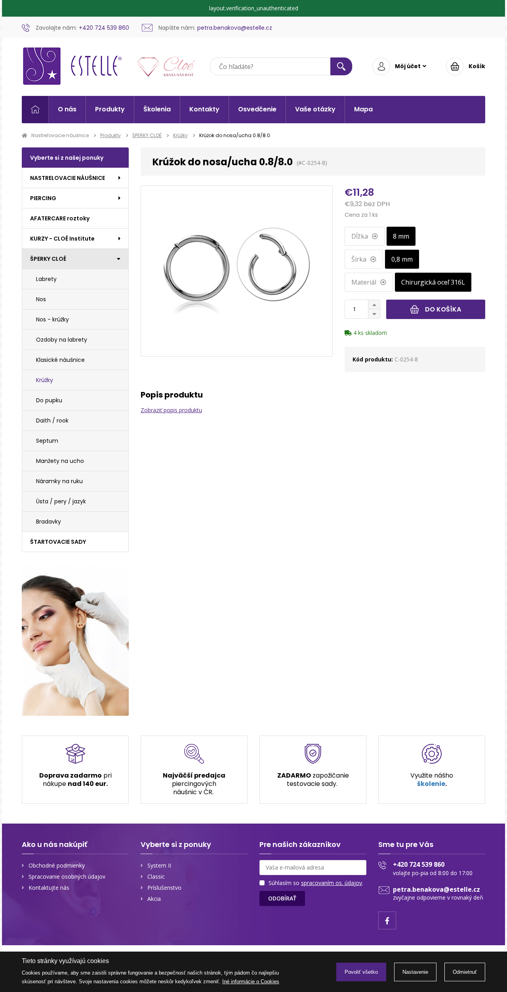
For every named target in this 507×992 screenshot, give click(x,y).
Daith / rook (52, 420)
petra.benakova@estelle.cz (436, 889)
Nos (41, 299)
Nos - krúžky (52, 319)
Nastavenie (415, 972)
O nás (67, 109)
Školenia (157, 109)
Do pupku (49, 400)
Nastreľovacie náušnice (60, 135)
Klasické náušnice (60, 360)
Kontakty (204, 109)
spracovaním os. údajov (331, 883)
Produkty (110, 109)
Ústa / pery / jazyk (61, 501)
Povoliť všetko (361, 972)
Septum (47, 441)
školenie (431, 783)
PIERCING (43, 198)
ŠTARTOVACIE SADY (58, 542)
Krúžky (180, 135)
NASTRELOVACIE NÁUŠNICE (67, 178)
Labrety (46, 279)
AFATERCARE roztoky (60, 218)
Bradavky (48, 522)
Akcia (154, 898)
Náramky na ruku (59, 481)
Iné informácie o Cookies (250, 981)
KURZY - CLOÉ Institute (62, 239)
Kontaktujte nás (49, 887)
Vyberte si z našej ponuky (66, 158)
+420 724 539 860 (418, 864)
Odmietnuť (465, 972)
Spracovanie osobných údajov (67, 876)
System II (159, 865)
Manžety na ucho (60, 461)
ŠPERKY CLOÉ (147, 135)
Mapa (363, 109)
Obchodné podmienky (57, 865)
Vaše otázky (315, 109)
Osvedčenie (257, 109)
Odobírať (282, 898)
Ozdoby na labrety (61, 340)
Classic (156, 876)
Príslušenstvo (164, 887)
